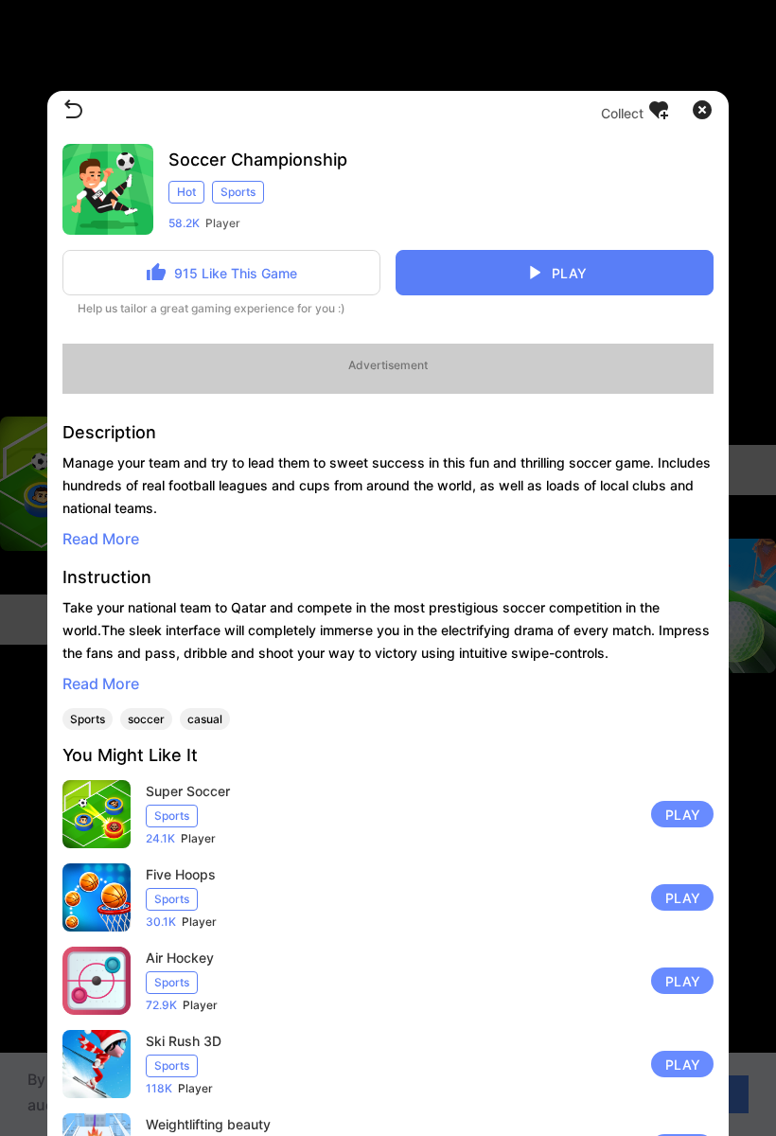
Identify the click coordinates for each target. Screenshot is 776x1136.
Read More (100, 538)
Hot (186, 192)
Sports (238, 192)
